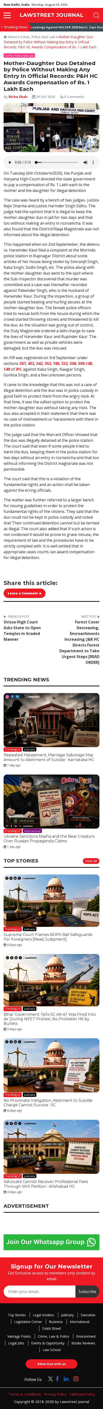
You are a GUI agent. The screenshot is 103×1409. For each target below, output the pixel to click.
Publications (33, 755)
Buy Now (70, 755)
